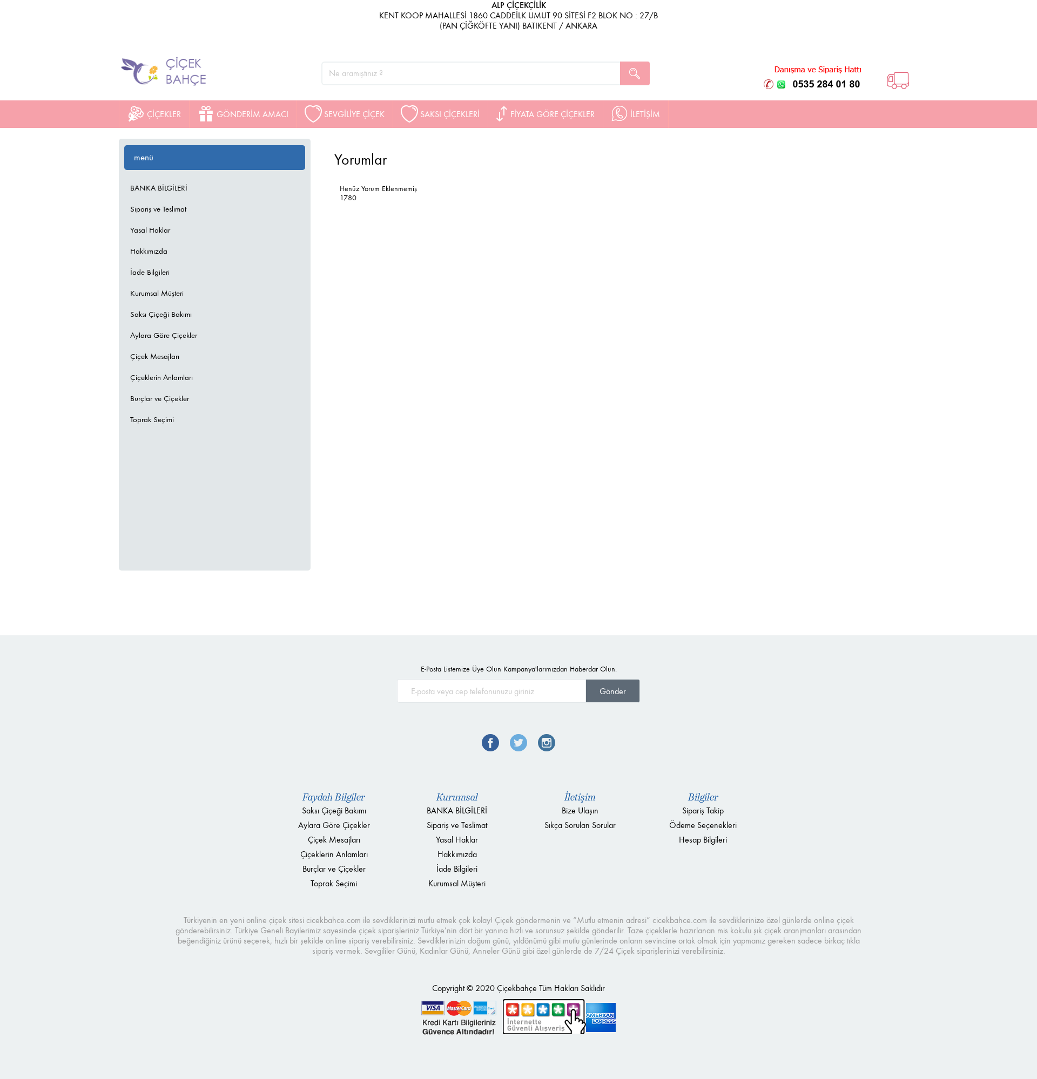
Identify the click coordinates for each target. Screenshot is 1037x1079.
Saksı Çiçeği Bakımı (161, 314)
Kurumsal (457, 797)
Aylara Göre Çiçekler (163, 335)
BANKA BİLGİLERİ (158, 188)
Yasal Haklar (150, 230)
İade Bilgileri (150, 272)
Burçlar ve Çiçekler (159, 398)
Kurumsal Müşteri (157, 293)
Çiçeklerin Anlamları (161, 377)
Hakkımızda (148, 251)
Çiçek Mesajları (154, 356)
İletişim (580, 797)
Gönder (613, 691)
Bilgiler (703, 797)
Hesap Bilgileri (703, 839)
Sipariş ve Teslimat (158, 209)
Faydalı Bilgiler (333, 797)
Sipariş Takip (703, 810)
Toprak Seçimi (152, 419)
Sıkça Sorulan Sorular (580, 825)
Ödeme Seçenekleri (703, 825)
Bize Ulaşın (580, 810)
